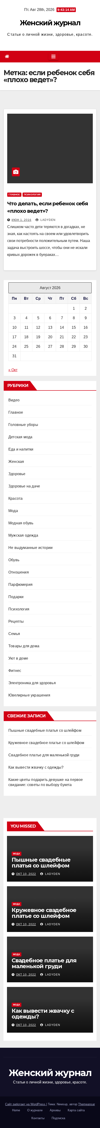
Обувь (13, 560)
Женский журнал (50, 23)
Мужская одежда (23, 535)
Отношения (18, 572)
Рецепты (16, 621)
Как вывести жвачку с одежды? (36, 767)
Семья (14, 634)
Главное (14, 194)
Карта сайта (76, 1110)
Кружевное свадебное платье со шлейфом (46, 743)
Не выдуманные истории (30, 548)
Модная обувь (20, 523)
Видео (14, 400)
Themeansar (86, 1104)
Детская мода (20, 437)
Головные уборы (23, 425)
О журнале (35, 1110)
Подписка (58, 1118)
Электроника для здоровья (32, 683)
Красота (15, 498)
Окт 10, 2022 (26, 874)
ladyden (48, 220)
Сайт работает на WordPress (25, 1104)
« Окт (12, 370)
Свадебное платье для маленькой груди (43, 755)
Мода (13, 511)
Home (16, 1110)
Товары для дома (23, 646)
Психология (32, 194)
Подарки (15, 597)
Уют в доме (18, 658)
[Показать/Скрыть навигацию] (53, 56)
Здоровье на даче (24, 486)
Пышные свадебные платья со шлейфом (44, 730)
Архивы (55, 1110)
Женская (16, 462)
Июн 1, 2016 (21, 220)
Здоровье (17, 474)
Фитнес (14, 671)
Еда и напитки (20, 449)
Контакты (37, 1118)
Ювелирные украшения (29, 695)
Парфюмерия (20, 585)
